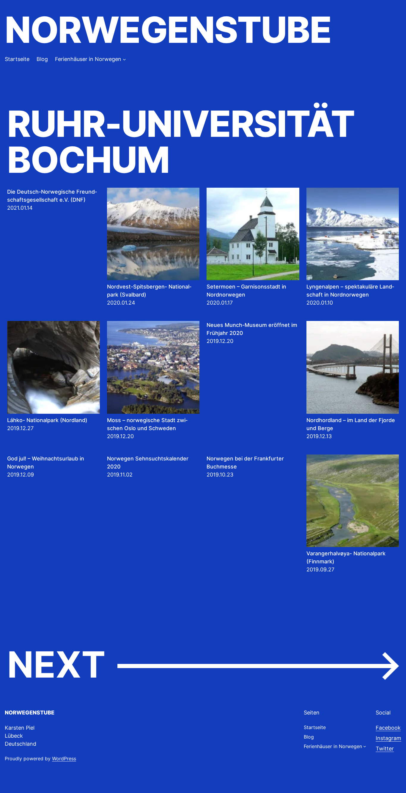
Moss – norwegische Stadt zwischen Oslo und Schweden (147, 424)
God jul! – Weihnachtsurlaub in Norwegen (45, 462)
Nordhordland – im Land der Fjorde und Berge (350, 424)
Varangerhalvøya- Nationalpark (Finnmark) (345, 557)
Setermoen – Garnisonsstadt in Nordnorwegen (246, 290)
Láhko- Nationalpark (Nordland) (47, 420)
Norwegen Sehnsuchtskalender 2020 (147, 462)
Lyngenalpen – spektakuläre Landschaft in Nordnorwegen (350, 290)
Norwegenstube (168, 29)
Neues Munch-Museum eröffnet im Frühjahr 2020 (252, 329)
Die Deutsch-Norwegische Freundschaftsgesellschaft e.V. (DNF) (52, 196)
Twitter (385, 748)
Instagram (388, 738)
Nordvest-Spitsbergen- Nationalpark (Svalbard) (149, 290)
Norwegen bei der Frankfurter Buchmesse (245, 462)
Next (203, 665)
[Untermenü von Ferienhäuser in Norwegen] (124, 59)
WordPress (64, 758)
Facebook (388, 728)
